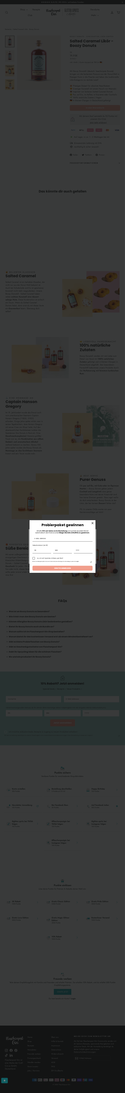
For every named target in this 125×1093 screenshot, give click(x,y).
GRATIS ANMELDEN (62, 568)
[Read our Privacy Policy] (91, 562)
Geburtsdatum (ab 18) (40, 545)
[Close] (92, 523)
